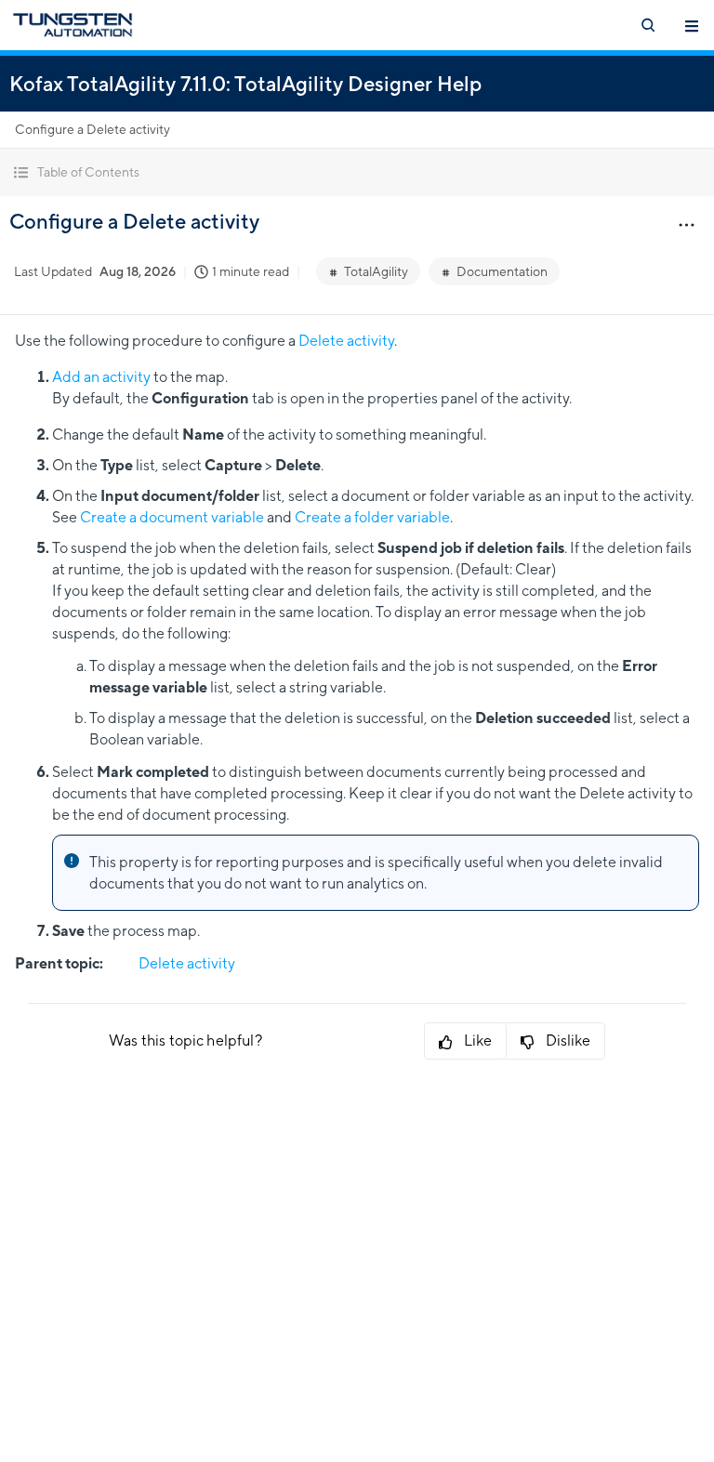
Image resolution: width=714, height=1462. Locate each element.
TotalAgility (376, 271)
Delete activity (346, 340)
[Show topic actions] (686, 224)
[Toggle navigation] (692, 25)
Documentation (502, 271)
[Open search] (647, 25)
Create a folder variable (372, 517)
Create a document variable (172, 517)
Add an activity (101, 377)
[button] (357, 172)
